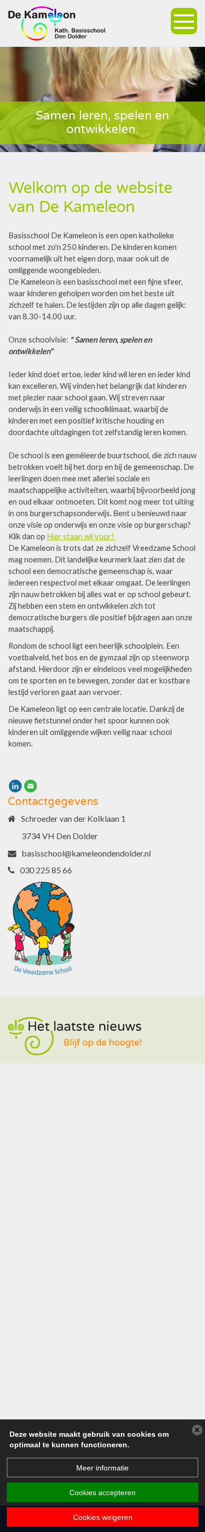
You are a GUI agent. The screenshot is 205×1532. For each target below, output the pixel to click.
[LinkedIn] (15, 785)
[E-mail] (30, 785)
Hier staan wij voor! (81, 536)
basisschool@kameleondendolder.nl (86, 853)
